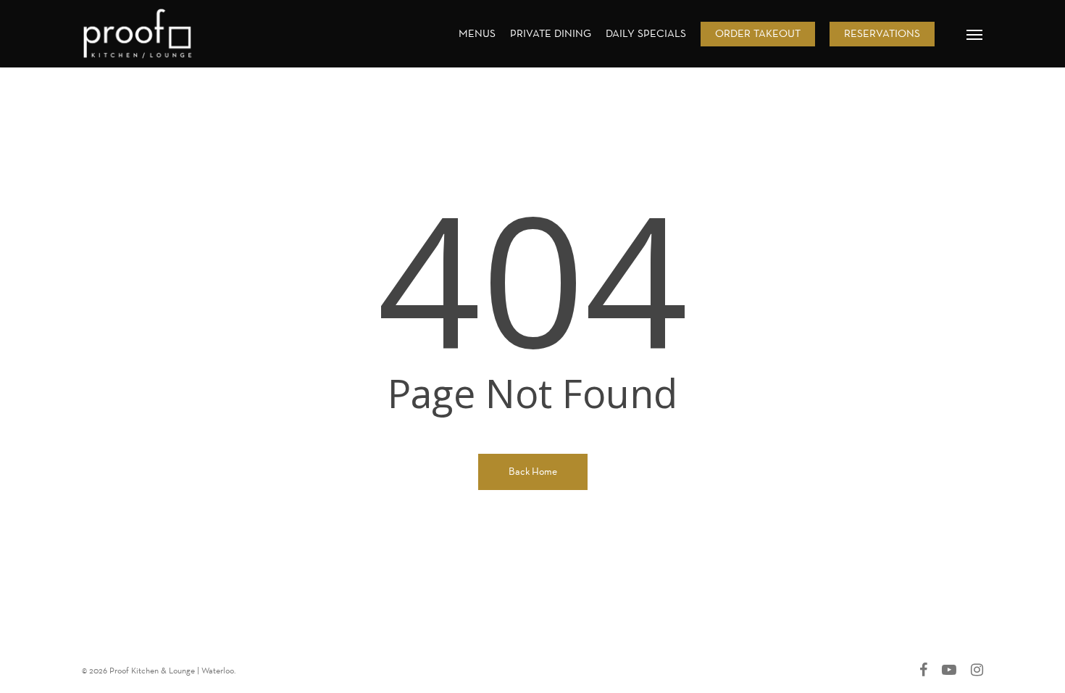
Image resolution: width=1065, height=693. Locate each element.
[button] (975, 34)
